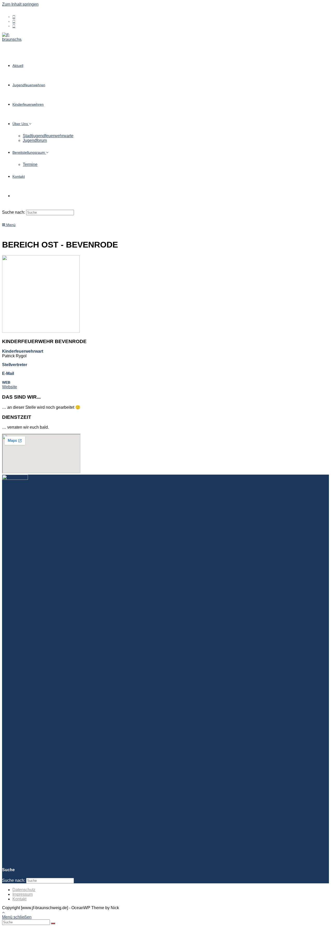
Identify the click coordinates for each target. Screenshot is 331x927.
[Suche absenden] (53, 923)
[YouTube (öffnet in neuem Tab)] (13, 26)
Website (9, 387)
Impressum (22, 894)
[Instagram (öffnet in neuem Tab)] (13, 21)
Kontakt (19, 899)
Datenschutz (23, 889)
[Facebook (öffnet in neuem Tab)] (13, 16)
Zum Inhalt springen (20, 4)
